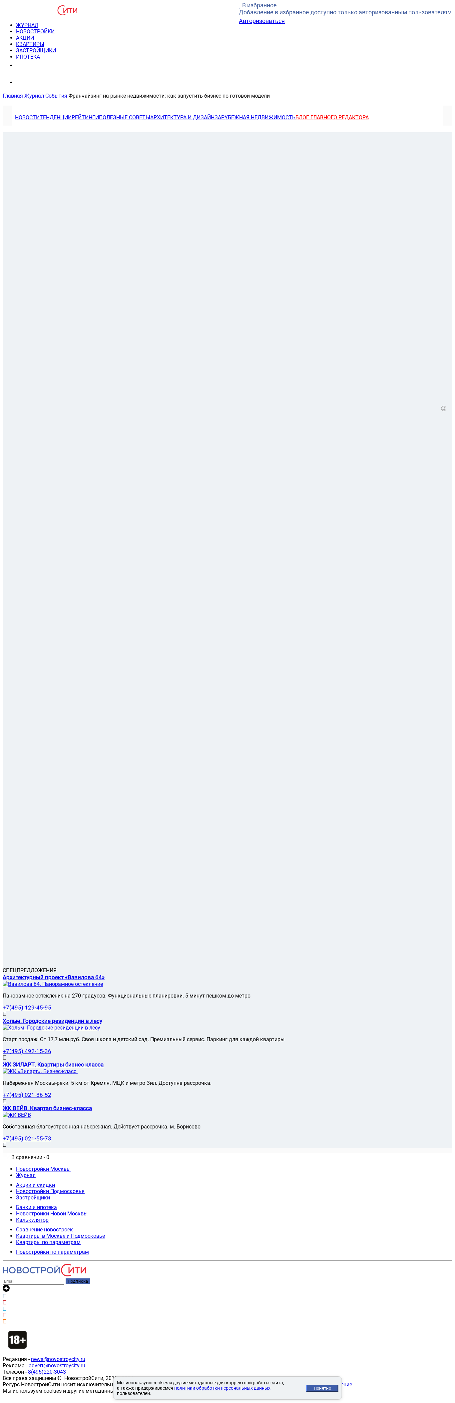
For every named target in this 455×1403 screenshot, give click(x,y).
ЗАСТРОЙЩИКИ (36, 50)
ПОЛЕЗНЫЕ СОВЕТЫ (124, 117)
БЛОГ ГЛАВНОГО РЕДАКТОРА (332, 117)
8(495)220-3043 (47, 1372)
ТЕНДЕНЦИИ (56, 117)
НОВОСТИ (27, 117)
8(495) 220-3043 (41, 65)
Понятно (322, 1388)
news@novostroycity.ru (58, 1359)
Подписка (78, 1281)
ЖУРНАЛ (27, 25)
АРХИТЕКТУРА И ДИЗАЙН (182, 117)
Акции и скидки (35, 1185)
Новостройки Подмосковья (50, 1191)
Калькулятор (32, 1220)
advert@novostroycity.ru (57, 1365)
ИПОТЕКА (28, 57)
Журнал (26, 1175)
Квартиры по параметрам (48, 1242)
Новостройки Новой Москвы (52, 1213)
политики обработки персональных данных (222, 1388)
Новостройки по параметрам (52, 1252)
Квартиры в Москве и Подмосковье (60, 1236)
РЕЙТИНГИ (85, 117)
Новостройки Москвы (43, 1169)
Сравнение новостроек (44, 1229)
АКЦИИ (25, 38)
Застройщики (33, 1197)
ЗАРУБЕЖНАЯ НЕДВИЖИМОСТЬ (255, 117)
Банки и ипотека (36, 1207)
